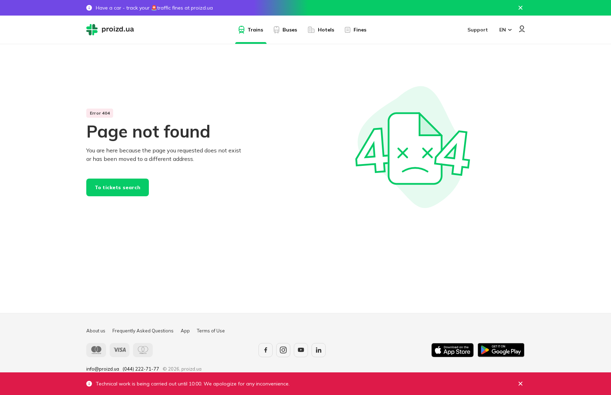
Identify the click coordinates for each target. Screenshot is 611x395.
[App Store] (452, 350)
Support (477, 30)
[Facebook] (265, 350)
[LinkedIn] (319, 350)
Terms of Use (211, 330)
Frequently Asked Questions (143, 330)
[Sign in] (522, 28)
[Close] (520, 8)
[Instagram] (283, 350)
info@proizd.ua (102, 369)
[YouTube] (301, 350)
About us (95, 330)
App (185, 330)
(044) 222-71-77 (141, 369)
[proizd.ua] (111, 29)
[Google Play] (501, 350)
